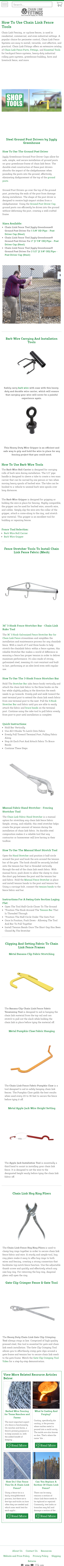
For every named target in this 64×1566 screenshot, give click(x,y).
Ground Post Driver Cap (42, 203)
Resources (46, 1550)
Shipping (56, 1555)
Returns (32, 1561)
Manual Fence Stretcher (37, 879)
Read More (19, 1445)
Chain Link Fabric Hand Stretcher (25, 816)
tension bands (46, 886)
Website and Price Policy (16, 1555)
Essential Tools (52, 49)
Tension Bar (46, 910)
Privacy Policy (40, 1555)
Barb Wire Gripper (13, 536)
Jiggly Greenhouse (40, 141)
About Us (17, 1550)
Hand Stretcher (21, 855)
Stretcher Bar (20, 683)
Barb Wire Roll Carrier (16, 533)
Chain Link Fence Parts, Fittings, (21, 49)
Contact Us (32, 1550)
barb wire (23, 387)
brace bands (31, 707)
